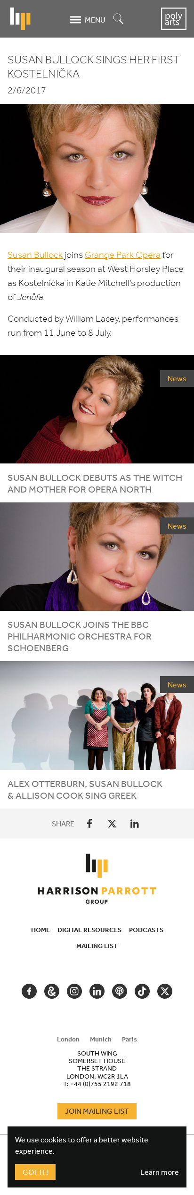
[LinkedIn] (134, 823)
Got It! (35, 1172)
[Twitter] (112, 823)
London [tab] (68, 1039)
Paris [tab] (129, 1039)
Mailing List (97, 945)
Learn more (159, 1172)
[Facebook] (89, 823)
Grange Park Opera (123, 254)
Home (40, 929)
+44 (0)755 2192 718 (100, 1083)
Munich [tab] (101, 1039)
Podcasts (146, 929)
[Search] (118, 19)
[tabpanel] (97, 1068)
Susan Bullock (35, 254)
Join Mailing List (97, 1111)
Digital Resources (89, 929)
